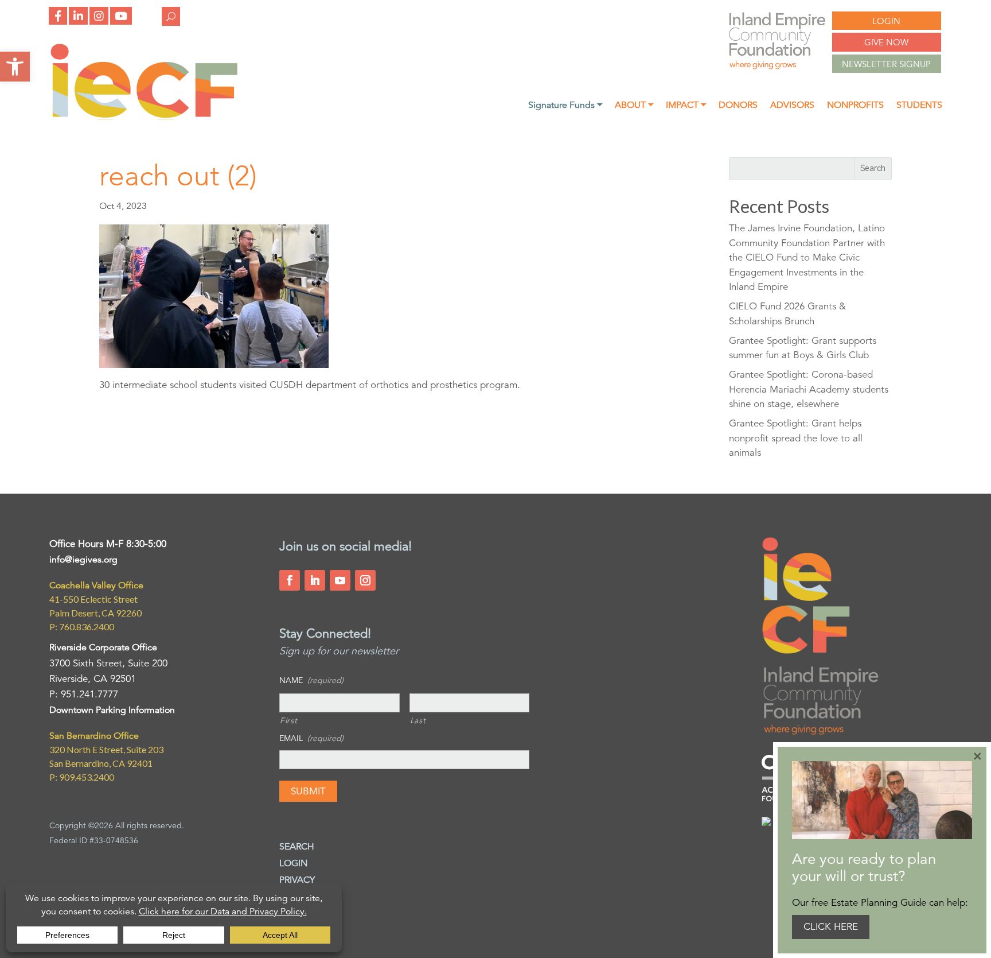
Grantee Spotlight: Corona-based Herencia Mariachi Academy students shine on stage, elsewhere (808, 389)
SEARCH (296, 846)
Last (418, 720)
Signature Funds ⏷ (565, 106)
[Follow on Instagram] (365, 580)
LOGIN (886, 20)
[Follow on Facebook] (289, 580)
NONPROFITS (855, 106)
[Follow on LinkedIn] (315, 580)
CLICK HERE (830, 927)
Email (311, 738)
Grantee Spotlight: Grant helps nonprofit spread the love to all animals (796, 438)
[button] (15, 67)
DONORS (738, 106)
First (288, 720)
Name (311, 680)
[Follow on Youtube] (340, 580)
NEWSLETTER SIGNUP (886, 64)
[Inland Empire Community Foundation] (144, 117)
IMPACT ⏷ (686, 106)
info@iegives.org (83, 559)
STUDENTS (919, 106)
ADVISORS (792, 106)
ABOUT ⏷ (634, 106)
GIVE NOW (886, 42)
